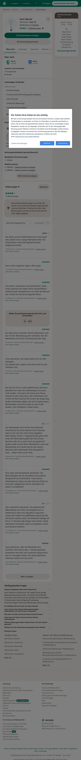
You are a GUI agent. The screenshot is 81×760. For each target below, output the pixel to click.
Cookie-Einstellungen (19, 143)
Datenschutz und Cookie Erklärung (27, 137)
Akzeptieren (63, 143)
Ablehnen (47, 143)
